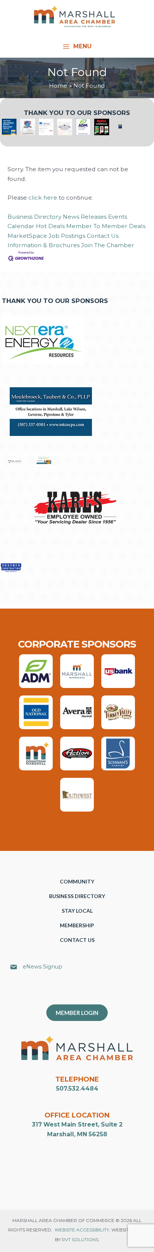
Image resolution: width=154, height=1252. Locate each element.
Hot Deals (50, 226)
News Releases (85, 216)
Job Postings (67, 235)
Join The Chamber (107, 245)
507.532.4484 (77, 1088)
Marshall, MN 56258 (77, 1134)
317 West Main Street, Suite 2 (77, 1124)
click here (42, 197)
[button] (81, 991)
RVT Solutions (80, 1239)
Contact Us (102, 235)
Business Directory (34, 216)
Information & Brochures (43, 245)
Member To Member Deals (105, 226)
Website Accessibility (82, 1230)
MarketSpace (27, 235)
